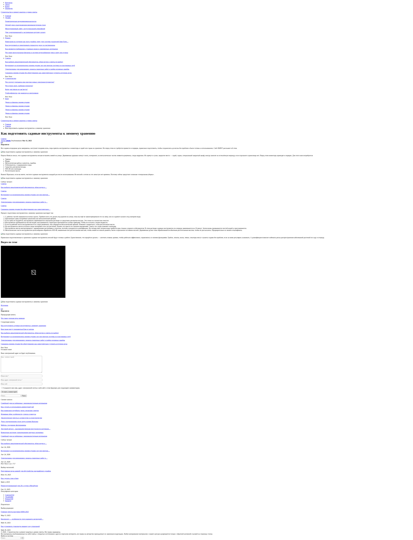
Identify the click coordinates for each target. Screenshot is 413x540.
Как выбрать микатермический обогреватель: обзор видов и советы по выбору (34, 62)
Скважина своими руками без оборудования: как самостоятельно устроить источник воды (38, 73)
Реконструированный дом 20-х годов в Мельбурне (19, 486)
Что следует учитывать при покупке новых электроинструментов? (29, 82)
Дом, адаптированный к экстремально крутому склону (25, 32)
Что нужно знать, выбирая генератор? (19, 86)
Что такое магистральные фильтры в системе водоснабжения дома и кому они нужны (36, 53)
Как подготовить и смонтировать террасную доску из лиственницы (30, 45)
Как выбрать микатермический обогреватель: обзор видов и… (24, 443)
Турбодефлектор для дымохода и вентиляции (21, 93)
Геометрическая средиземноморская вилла (20, 21)
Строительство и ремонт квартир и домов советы (19, 12)
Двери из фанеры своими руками (17, 102)
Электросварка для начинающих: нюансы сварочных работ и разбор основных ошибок (37, 69)
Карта (7, 6)
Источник (4, 305)
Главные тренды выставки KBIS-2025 (15, 512)
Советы (8, 58)
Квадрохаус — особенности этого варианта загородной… (22, 519)
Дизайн (8, 18)
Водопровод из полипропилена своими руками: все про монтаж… (25, 451)
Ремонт (8, 38)
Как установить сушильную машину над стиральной (20, 526)
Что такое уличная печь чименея (13, 318)
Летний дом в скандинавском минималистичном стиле (25, 25)
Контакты (8, 3)
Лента (7, 4)
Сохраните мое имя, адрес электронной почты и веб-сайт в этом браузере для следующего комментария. (41, 388)
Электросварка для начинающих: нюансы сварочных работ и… (24, 458)
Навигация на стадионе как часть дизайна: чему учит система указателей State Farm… (36, 42)
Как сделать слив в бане (9, 478)
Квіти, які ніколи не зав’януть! (16, 89)
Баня (7, 99)
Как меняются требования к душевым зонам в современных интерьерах (31, 49)
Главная (8, 16)
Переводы (9, 8)
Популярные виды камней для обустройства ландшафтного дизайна (26, 471)
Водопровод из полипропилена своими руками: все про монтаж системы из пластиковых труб (40, 65)
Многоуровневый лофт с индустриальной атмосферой (25, 29)
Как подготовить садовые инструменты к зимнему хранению (23, 326)
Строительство (10, 78)
